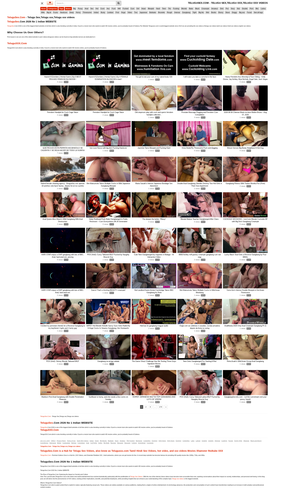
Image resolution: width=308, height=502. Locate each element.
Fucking (176, 9)
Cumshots (150, 443)
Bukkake (152, 12)
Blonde (184, 9)
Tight (194, 12)
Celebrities (147, 441)
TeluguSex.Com (16, 17)
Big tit (49, 12)
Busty (103, 12)
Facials (230, 441)
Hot (97, 9)
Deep (72, 12)
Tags (61, 9)
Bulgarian (139, 441)
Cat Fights (93, 443)
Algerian (217, 441)
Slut (238, 9)
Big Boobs (103, 441)
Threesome (87, 12)
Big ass (242, 12)
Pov (227, 9)
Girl (138, 9)
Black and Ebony (256, 441)
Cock (102, 9)
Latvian (198, 441)
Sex (91, 9)
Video (130, 12)
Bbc (257, 9)
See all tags (258, 12)
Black (197, 9)
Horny (78, 12)
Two (135, 12)
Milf (119, 9)
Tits (169, 9)
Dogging (154, 441)
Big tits (201, 12)
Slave (227, 12)
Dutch (97, 441)
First (117, 12)
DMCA (53, 441)
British (59, 443)
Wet (207, 12)
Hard (158, 9)
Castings (224, 441)
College (134, 443)
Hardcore (63, 12)
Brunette (161, 12)
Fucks (55, 12)
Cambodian (66, 443)
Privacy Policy (61, 441)
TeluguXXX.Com (17, 43)
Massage (120, 443)
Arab (87, 443)
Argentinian (142, 443)
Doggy (234, 12)
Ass (108, 9)
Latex (192, 441)
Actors (68, 9)
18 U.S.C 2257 (45, 441)
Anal (86, 9)
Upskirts (204, 441)
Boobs (213, 12)
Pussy (80, 9)
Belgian (73, 443)
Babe (191, 9)
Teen (164, 9)
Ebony (220, 12)
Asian (143, 9)
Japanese (143, 12)
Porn (251, 9)
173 (160, 407)
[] (118, 3)
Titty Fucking (130, 441)
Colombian (81, 443)
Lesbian (110, 12)
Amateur (214, 9)
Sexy (233, 9)
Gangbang (186, 12)
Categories (52, 9)
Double (244, 9)
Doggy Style (238, 441)
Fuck (114, 9)
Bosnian (113, 443)
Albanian (246, 441)
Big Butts (106, 443)
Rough (169, 12)
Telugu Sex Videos (136, 476)
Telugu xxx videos (178, 479)
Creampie (205, 9)
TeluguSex (13, 21)
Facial (249, 12)
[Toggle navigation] (43, 3)
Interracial (52, 443)
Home (43, 9)
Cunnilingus (44, 443)
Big (74, 9)
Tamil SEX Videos (82, 441)
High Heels (162, 441)
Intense (177, 12)
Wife (43, 12)
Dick (221, 9)
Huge (123, 12)
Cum (132, 9)
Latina (263, 9)
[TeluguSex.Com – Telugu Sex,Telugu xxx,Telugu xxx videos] (50, 3)
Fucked (125, 9)
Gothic (100, 443)
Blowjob (151, 9)
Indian (96, 12)
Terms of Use (71, 441)
